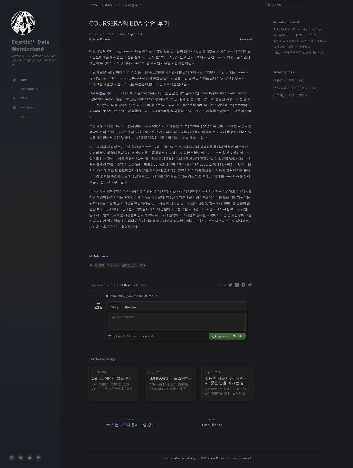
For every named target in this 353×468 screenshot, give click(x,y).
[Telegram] (244, 285)
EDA (142, 265)
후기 (291, 80)
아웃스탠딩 (282, 87)
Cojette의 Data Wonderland (30, 45)
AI (296, 87)
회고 (305, 87)
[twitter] (21, 458)
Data (96, 256)
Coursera (113, 265)
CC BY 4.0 (126, 285)
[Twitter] (231, 285)
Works (104, 256)
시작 (291, 95)
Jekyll (177, 458)
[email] (30, 458)
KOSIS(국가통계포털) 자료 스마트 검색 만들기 (303, 41)
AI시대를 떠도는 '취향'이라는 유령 (295, 35)
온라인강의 (129, 265)
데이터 (99, 265)
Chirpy (191, 458)
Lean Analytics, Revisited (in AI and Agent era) (302, 29)
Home (93, 5)
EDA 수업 (95, 93)
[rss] (39, 458)
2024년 (279, 95)
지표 (302, 95)
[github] (12, 458)
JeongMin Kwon (102, 39)
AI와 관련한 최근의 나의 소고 (292, 46)
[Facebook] (237, 285)
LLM (314, 87)
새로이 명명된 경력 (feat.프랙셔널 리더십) (300, 52)
